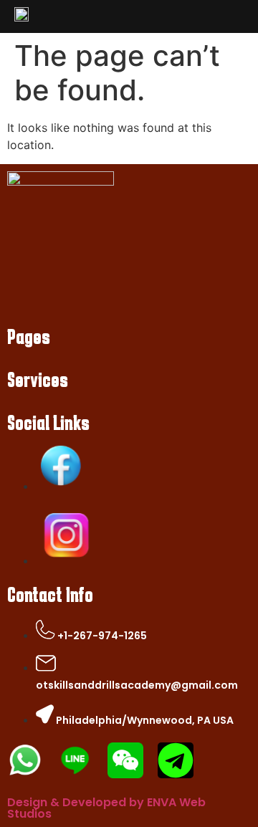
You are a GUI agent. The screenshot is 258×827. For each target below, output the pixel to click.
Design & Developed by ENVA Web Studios (106, 808)
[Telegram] (176, 760)
